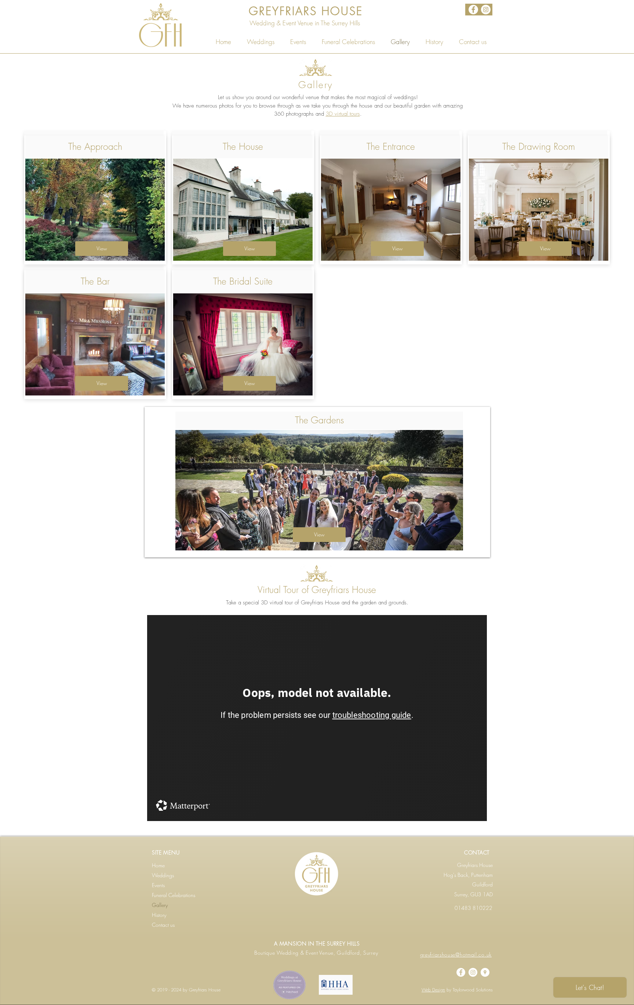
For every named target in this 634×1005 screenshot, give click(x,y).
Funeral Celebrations (173, 895)
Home (158, 865)
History (159, 914)
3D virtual (338, 114)
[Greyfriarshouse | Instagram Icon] (486, 9)
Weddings (163, 875)
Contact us (163, 924)
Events (158, 885)
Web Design (433, 990)
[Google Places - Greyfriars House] (485, 972)
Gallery (160, 904)
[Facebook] (473, 9)
